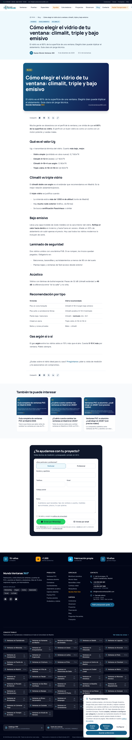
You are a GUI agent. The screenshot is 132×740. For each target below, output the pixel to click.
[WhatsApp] (16, 599)
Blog (98, 7)
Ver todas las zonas (120, 635)
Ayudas (56, 7)
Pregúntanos (72, 362)
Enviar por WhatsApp (52, 522)
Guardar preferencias (106, 733)
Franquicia (121, 2)
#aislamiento (44, 21)
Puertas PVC (51, 595)
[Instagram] (11, 599)
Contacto (105, 7)
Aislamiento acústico (54, 589)
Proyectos (79, 7)
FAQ (127, 2)
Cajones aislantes (52, 592)
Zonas (114, 2)
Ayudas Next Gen (74, 592)
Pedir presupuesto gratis (101, 605)
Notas (38, 499)
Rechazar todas (106, 727)
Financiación (72, 610)
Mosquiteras (72, 589)
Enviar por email (82, 522)
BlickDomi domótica (75, 576)
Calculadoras (66, 7)
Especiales (45, 7)
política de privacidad (59, 516)
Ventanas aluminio (53, 579)
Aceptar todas (92, 727)
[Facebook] (5, 599)
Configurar (120, 727)
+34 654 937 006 (100, 587)
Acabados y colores (53, 601)
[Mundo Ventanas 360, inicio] (9, 7)
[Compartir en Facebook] (44, 118)
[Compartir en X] (49, 118)
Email (69, 480)
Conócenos (107, 2)
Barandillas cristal (74, 582)
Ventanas (23, 7)
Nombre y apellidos (43, 471)
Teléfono (39, 480)
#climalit (55, 21)
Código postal (41, 489)
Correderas (50, 582)
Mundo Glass (72, 579)
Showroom (90, 7)
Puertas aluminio (52, 598)
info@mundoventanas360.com (39, 2)
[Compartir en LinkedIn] (53, 118)
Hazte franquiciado (119, 7)
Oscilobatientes (52, 585)
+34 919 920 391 (57, 528)
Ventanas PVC (51, 576)
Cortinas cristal (73, 585)
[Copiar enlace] (58, 118)
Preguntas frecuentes (75, 616)
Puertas (34, 7)
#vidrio (33, 21)
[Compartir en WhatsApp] (39, 118)
